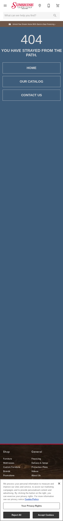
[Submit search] (54, 15)
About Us (36, 475)
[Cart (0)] (58, 5)
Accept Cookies (46, 515)
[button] (5, 5)
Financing (36, 459)
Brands (6, 471)
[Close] (59, 483)
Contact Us (31, 95)
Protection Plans (40, 467)
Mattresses (8, 463)
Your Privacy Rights (31, 506)
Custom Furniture (11, 467)
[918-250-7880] (49, 5)
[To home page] (22, 5)
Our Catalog (31, 81)
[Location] (40, 5)
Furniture (7, 459)
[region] (31, 500)
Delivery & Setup (40, 463)
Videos (35, 471)
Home (31, 68)
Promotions (9, 475)
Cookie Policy (32, 499)
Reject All (16, 515)
